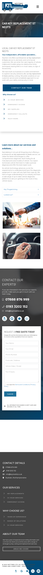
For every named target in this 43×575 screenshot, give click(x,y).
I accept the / (20, 385)
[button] (21, 189)
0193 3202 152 (17, 306)
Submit (10, 394)
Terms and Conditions (22, 384)
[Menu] (37, 6)
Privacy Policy (28, 566)
